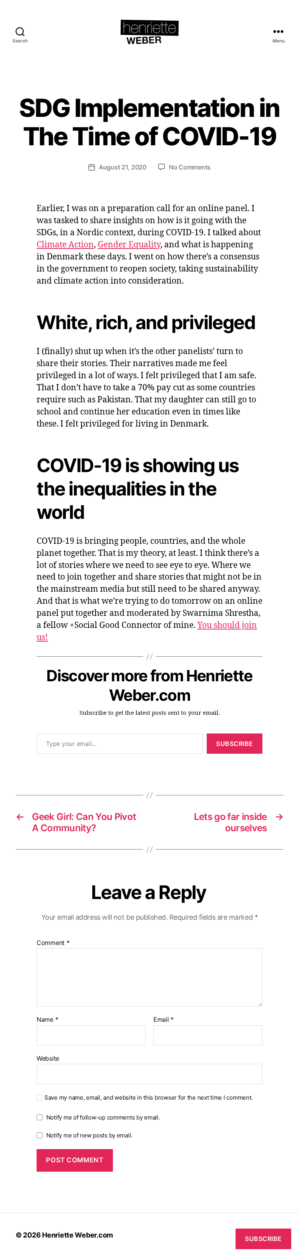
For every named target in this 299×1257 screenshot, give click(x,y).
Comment (53, 943)
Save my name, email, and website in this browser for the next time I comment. (148, 1097)
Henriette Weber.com (77, 1235)
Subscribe (234, 744)
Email (163, 1019)
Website (48, 1058)
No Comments (190, 167)
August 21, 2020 (122, 167)
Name (47, 1019)
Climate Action (65, 245)
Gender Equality (129, 245)
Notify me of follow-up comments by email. (103, 1117)
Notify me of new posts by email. (89, 1135)
